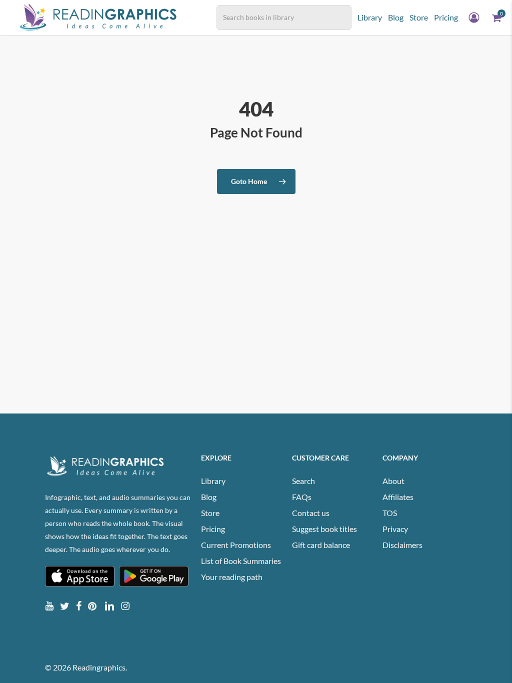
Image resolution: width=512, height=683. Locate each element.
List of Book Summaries (241, 561)
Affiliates (398, 497)
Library (213, 481)
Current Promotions (236, 545)
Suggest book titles (324, 529)
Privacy (395, 529)
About (393, 481)
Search (303, 481)
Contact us (311, 513)
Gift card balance (321, 545)
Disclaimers (402, 545)
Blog (208, 497)
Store (210, 513)
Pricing (213, 529)
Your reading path (231, 577)
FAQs (302, 497)
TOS (389, 513)
